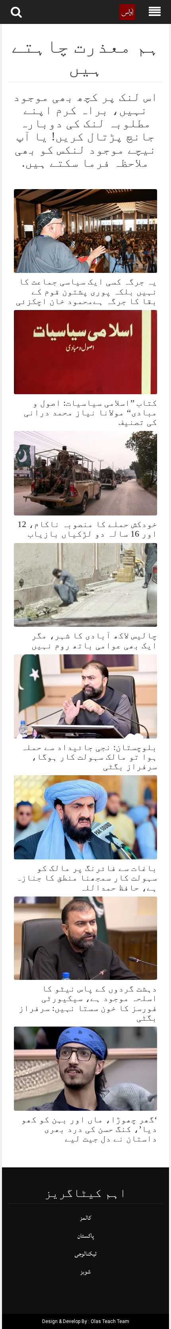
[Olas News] (127, 11)
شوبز (85, 1272)
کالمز (85, 1218)
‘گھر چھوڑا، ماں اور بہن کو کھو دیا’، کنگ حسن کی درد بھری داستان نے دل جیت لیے (89, 1128)
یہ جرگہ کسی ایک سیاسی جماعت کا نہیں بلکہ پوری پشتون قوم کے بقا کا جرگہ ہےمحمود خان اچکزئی (86, 291)
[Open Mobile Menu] (154, 12)
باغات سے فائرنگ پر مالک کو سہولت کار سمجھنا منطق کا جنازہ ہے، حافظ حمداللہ (86, 877)
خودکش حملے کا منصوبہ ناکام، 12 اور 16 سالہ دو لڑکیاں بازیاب (87, 529)
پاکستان (86, 1236)
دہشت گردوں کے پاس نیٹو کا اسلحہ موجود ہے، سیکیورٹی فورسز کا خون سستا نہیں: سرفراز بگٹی (88, 1003)
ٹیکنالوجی (86, 1254)
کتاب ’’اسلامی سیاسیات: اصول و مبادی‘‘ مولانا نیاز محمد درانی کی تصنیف (90, 412)
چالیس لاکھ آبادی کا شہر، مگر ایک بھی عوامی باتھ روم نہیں (94, 640)
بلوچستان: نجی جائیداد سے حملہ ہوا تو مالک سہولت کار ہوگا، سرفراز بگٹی (89, 756)
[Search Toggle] (16, 12)
